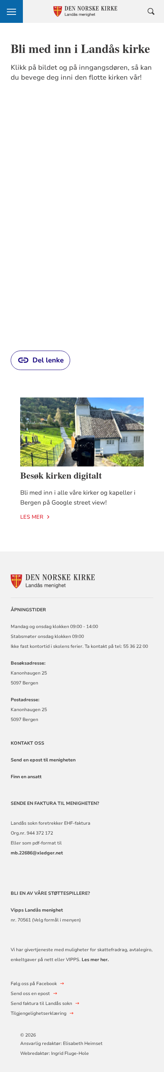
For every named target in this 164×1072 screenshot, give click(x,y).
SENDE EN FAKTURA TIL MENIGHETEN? (55, 803)
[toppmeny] (11, 11)
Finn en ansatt (26, 777)
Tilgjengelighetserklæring (38, 1013)
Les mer (31, 517)
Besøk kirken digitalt (61, 475)
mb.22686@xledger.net (37, 853)
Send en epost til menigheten (43, 760)
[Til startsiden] (53, 580)
